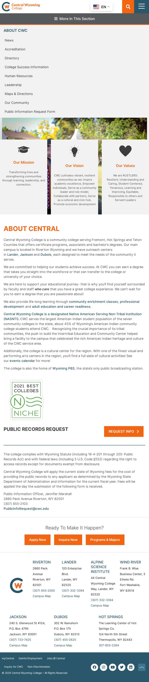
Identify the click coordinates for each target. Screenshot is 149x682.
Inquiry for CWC (13, 666)
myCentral (8, 658)
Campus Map (42, 596)
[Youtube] (112, 667)
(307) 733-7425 (20, 639)
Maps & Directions (19, 94)
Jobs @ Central (56, 658)
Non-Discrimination (39, 666)
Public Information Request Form (30, 111)
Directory (12, 58)
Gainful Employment (30, 658)
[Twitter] (121, 667)
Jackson (26, 254)
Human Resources (19, 76)
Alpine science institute (100, 567)
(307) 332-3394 (73, 590)
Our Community (17, 103)
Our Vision (74, 165)
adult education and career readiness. (61, 306)
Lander (12, 254)
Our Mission (23, 162)
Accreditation (15, 49)
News (9, 40)
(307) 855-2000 (44, 590)
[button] (128, 7)
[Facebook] (94, 667)
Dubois (46, 254)
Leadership (13, 85)
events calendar (22, 361)
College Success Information (27, 67)
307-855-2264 (109, 645)
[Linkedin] (130, 667)
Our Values (125, 165)
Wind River (130, 562)
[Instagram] (103, 667)
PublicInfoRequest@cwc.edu (26, 508)
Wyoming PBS (64, 368)
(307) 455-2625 (65, 639)
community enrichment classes (93, 302)
